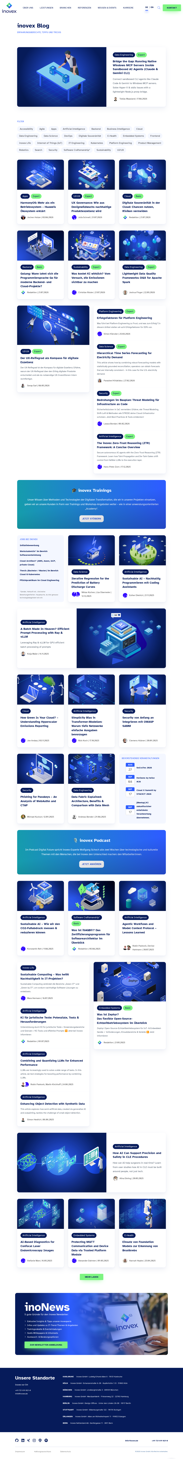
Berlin (66, 1403)
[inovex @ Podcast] (40, 1441)
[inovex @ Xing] (28, 1441)
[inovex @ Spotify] (46, 1441)
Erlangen (68, 1416)
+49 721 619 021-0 (23, 1390)
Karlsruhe (68, 1376)
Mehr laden (91, 1277)
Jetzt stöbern (91, 518)
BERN (65, 1423)
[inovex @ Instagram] (34, 1441)
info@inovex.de (21, 1394)
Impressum (20, 1451)
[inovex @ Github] (16, 1441)
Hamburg (67, 1396)
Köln (65, 1383)
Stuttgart (68, 1410)
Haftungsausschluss (42, 1451)
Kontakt (172, 7)
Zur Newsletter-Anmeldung (46, 1345)
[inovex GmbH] (9, 8)
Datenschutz (65, 1451)
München (67, 1390)
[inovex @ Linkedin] (22, 1441)
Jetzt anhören (91, 864)
